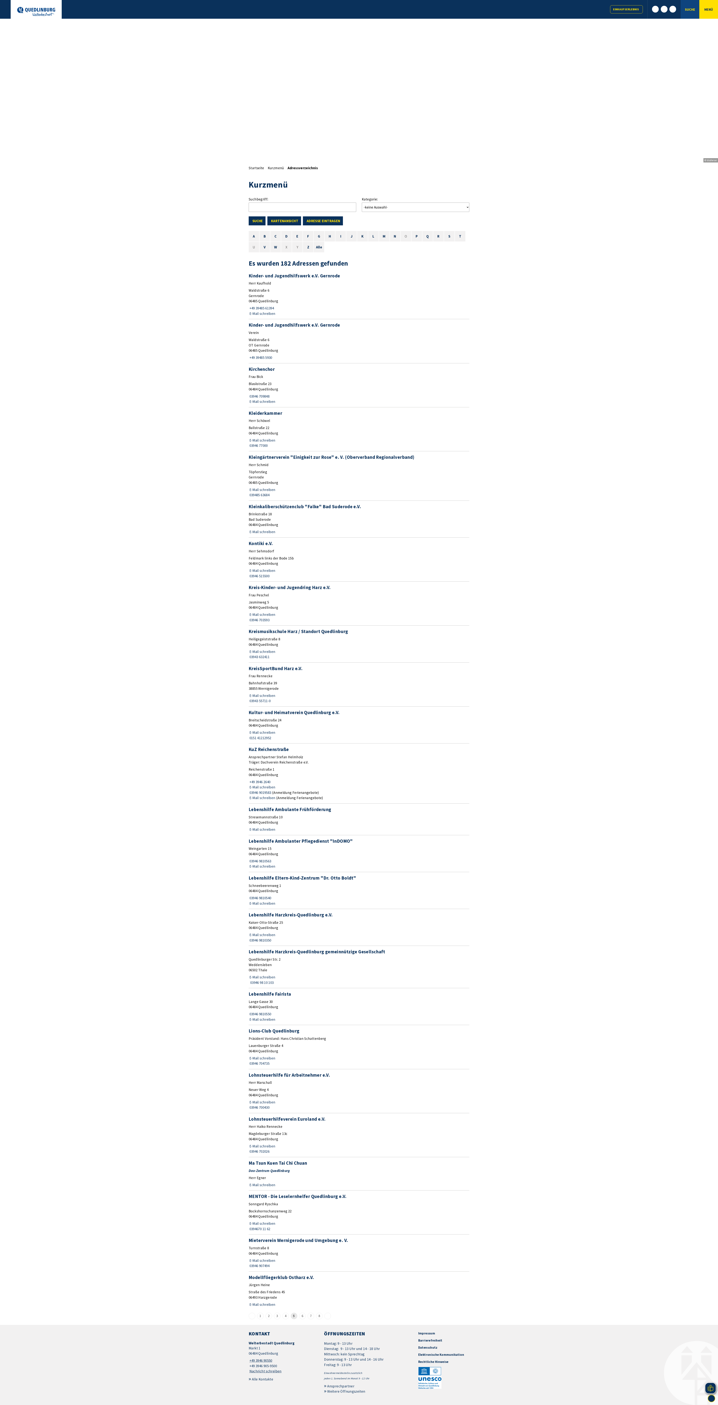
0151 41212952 (260, 738)
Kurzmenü (276, 168)
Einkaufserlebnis (626, 9)
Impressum (426, 1333)
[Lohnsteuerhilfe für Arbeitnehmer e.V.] (359, 1091)
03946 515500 (259, 576)
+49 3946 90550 (260, 1360)
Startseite (256, 168)
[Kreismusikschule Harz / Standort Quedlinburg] (359, 643)
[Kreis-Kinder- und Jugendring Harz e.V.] (359, 603)
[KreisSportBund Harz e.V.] (359, 684)
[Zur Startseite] (36, 11)
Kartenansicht (284, 221)
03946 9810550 (260, 1014)
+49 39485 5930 (260, 357)
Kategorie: (370, 199)
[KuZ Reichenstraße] (359, 773)
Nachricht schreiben (265, 1371)
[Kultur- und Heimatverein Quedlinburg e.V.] (359, 724)
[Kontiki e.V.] (359, 559)
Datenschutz (428, 1347)
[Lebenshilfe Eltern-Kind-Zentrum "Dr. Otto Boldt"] (359, 890)
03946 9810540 (260, 898)
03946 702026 (259, 1151)
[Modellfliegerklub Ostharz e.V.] (359, 1290)
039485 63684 (259, 495)
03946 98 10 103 (261, 982)
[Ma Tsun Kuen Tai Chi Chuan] (359, 1173)
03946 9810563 (260, 861)
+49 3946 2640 (259, 782)
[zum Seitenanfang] (711, 1398)
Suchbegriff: (258, 199)
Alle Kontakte (262, 1379)
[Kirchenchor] (359, 385)
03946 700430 (259, 1107)
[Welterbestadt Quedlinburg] (283, 1357)
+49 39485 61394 (261, 308)
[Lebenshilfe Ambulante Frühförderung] (359, 819)
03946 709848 (259, 396)
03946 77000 (258, 445)
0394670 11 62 (259, 1229)
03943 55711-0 (260, 701)
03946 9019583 (260, 792)
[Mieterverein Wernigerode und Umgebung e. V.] (359, 1252)
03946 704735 (259, 1063)
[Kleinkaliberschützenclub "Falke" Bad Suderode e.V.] (359, 519)
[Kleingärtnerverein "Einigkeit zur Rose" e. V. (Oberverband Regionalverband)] (359, 476)
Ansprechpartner (340, 1386)
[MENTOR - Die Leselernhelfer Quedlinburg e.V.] (359, 1212)
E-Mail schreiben (262, 313)
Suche (257, 221)
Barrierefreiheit (430, 1340)
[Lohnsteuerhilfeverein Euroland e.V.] (359, 1135)
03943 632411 (259, 657)
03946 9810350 (260, 940)
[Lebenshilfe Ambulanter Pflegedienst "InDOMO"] (359, 853)
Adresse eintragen (323, 221)
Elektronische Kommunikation (441, 1355)
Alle (319, 247)
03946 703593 (259, 620)
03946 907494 (259, 1265)
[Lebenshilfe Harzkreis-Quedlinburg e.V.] (359, 927)
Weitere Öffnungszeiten (346, 1391)
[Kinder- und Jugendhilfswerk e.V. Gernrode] (359, 294)
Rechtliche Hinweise (433, 1362)
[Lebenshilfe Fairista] (359, 1006)
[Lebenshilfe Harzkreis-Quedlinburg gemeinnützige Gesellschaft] (359, 967)
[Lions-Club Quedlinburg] (359, 1047)
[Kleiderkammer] (359, 429)
